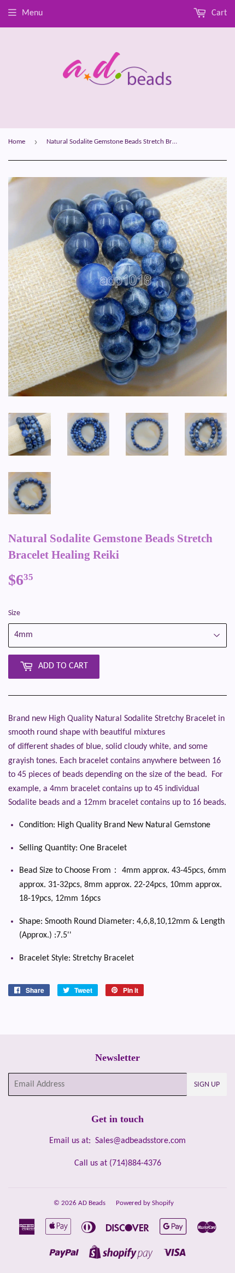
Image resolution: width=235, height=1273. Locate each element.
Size (14, 613)
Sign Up (207, 1085)
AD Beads (91, 1203)
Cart (218, 13)
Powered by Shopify (145, 1203)
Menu (32, 13)
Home (16, 141)
